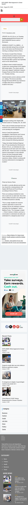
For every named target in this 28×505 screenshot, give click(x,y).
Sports (4, 429)
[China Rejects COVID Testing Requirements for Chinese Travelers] (6, 391)
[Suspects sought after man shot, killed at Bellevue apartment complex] (6, 358)
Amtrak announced (7, 38)
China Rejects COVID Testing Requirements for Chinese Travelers (12, 399)
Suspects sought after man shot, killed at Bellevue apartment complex (13, 366)
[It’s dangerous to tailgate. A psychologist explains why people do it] (6, 375)
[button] (14, 16)
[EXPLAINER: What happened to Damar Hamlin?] (6, 342)
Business (4, 413)
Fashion (4, 415)
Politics (4, 426)
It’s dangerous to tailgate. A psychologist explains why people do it (13, 383)
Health (4, 418)
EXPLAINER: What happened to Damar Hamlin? (13, 349)
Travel (16, 495)
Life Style (4, 421)
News (5, 28)
